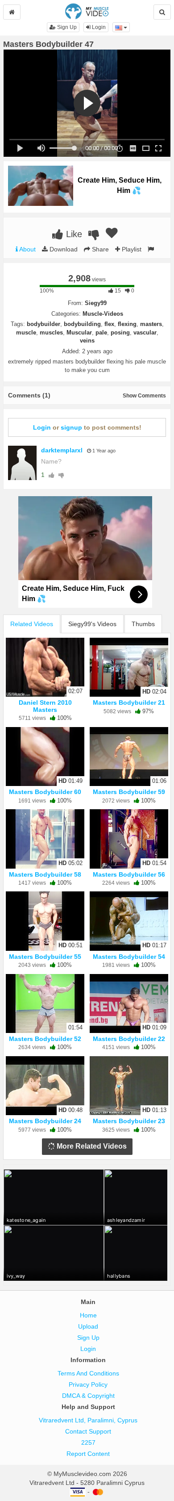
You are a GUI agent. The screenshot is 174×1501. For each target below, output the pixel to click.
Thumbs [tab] (143, 623)
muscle (26, 332)
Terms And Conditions (88, 1373)
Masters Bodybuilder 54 (129, 956)
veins (87, 340)
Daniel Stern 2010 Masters (45, 706)
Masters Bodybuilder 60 (45, 791)
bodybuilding (82, 324)
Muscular (79, 332)
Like (72, 234)
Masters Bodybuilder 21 (129, 702)
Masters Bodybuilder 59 (129, 791)
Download (63, 249)
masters (151, 324)
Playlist (130, 249)
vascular (145, 332)
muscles (51, 332)
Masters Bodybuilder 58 (45, 874)
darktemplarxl (62, 450)
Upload (88, 1326)
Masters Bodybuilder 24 (45, 1121)
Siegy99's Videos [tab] (92, 623)
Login (98, 27)
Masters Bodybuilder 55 (45, 956)
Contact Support (88, 1431)
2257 (88, 1442)
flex (109, 324)
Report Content (88, 1453)
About (27, 249)
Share (99, 249)
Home (88, 1315)
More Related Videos (91, 1146)
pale (101, 332)
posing (120, 332)
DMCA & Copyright (88, 1395)
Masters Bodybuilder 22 (129, 1038)
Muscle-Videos (103, 313)
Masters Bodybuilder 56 (129, 874)
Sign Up (66, 27)
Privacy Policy (88, 1384)
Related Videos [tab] (31, 623)
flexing (127, 324)
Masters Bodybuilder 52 (45, 1038)
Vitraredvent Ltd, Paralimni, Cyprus (88, 1420)
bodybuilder (43, 324)
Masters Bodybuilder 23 (129, 1121)
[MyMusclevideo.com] (86, 10)
